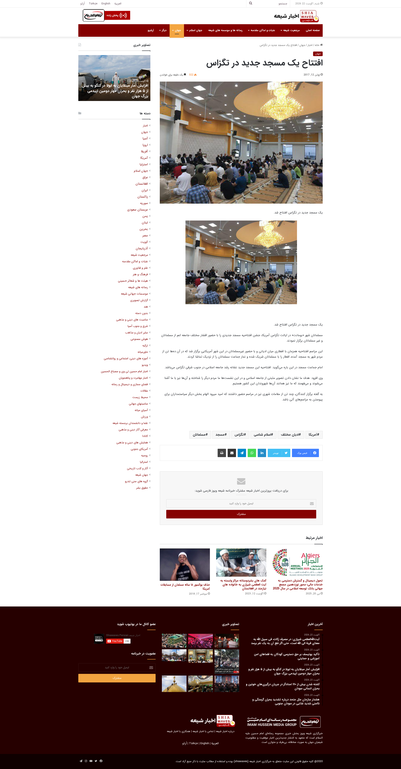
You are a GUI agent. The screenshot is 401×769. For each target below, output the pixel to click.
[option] (114, 78)
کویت (144, 242)
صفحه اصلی (313, 30)
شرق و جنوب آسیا (138, 326)
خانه (317, 45)
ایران (145, 190)
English (106, 3)
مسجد (220, 434)
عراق (145, 177)
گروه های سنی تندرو (136, 481)
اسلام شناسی (262, 434)
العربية (117, 3)
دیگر (164, 30)
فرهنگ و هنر (140, 274)
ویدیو (145, 365)
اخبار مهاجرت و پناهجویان (133, 378)
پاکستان (142, 197)
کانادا (145, 436)
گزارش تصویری (139, 300)
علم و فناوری (140, 268)
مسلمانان (199, 434)
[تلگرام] (242, 453)
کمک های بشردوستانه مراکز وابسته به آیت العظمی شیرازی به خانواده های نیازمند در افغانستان (243, 584)
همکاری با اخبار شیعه (178, 731)
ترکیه (145, 345)
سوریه (144, 203)
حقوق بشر (142, 488)
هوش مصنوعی (139, 339)
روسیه (144, 455)
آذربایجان (142, 248)
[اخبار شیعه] (292, 16)
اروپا (145, 145)
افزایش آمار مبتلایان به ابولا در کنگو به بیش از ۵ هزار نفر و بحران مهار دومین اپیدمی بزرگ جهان (115, 91)
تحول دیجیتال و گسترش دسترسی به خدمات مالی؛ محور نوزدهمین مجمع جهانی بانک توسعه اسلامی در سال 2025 (298, 584)
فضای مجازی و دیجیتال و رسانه (130, 384)
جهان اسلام (195, 30)
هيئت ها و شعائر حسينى (133, 281)
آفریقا (144, 151)
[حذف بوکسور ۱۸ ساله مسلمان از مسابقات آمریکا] (185, 564)
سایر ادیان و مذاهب (136, 332)
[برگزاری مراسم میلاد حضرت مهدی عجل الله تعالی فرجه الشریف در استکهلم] (200, 641)
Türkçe (93, 3)
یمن (145, 216)
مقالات (144, 391)
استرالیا (144, 462)
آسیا (145, 138)
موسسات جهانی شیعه (134, 294)
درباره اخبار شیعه (225, 731)
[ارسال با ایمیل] (232, 453)
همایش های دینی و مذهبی (132, 442)
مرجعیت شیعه (291, 30)
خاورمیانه (143, 352)
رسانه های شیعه (138, 287)
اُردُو (82, 3)
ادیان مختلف (290, 434)
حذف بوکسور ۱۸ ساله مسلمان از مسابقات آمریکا (185, 586)
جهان (178, 30)
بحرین (144, 229)
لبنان (145, 223)
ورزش (144, 417)
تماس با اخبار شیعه (203, 731)
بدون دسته (141, 313)
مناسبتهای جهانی (138, 404)
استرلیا (144, 164)
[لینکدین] (262, 453)
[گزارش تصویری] (226, 661)
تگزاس (239, 434)
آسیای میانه (141, 410)
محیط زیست (140, 397)
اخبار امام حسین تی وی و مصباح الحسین (124, 371)
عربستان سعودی (137, 210)
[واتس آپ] (252, 453)
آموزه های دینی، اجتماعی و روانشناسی (126, 358)
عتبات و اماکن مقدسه (263, 30)
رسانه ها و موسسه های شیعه (225, 30)
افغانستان (142, 184)
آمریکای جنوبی (139, 449)
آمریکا (313, 434)
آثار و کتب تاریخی (137, 468)
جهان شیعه (141, 475)
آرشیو (151, 30)
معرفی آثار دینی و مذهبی (133, 429)
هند (146, 307)
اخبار (309, 45)
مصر (145, 235)
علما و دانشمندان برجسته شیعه (130, 423)
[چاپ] (222, 453)
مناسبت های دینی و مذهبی (132, 320)
